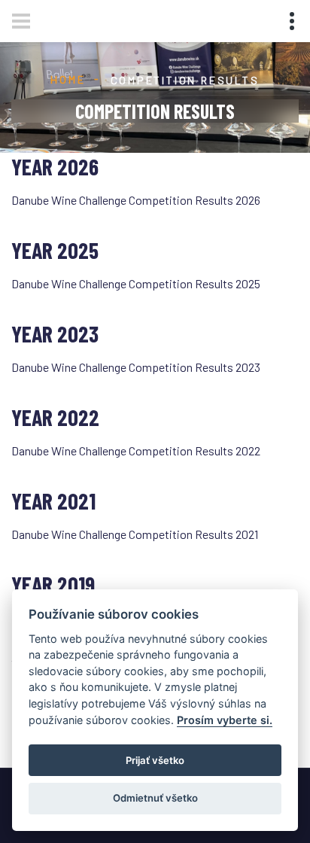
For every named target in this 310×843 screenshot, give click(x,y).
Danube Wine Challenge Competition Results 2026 (135, 200)
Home (67, 79)
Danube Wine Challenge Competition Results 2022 (135, 450)
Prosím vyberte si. (224, 720)
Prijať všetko (155, 760)
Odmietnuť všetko (155, 798)
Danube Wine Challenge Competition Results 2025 (135, 283)
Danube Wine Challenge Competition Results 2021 (134, 534)
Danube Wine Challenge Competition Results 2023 (135, 367)
